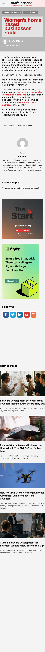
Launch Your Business (12, 13)
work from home (25, 125)
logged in (18, 188)
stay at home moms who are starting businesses (22, 93)
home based (9, 125)
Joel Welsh (22, 156)
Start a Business (30, 13)
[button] (3, 3)
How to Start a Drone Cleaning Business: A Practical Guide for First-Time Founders (22, 495)
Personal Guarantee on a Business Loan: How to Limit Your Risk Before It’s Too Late (22, 448)
